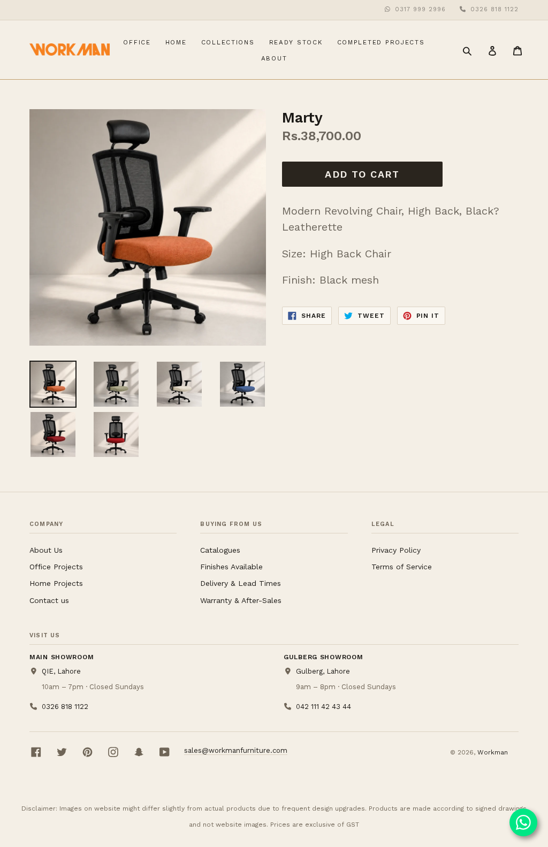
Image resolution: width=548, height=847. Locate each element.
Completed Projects (383, 42)
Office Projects (56, 566)
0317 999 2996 (420, 9)
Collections (230, 42)
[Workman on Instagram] (113, 752)
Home (178, 42)
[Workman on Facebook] (36, 752)
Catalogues (220, 550)
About (274, 58)
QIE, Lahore (61, 671)
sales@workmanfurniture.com (235, 750)
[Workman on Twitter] (61, 752)
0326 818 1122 (494, 9)
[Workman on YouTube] (164, 752)
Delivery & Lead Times (240, 583)
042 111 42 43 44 (323, 706)
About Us (46, 550)
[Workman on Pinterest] (87, 752)
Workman (492, 752)
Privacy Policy (396, 550)
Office (139, 42)
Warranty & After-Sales (240, 600)
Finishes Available (231, 566)
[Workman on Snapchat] (139, 752)
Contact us (49, 600)
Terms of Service (401, 566)
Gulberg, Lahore (322, 671)
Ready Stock (298, 42)
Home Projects (56, 583)
